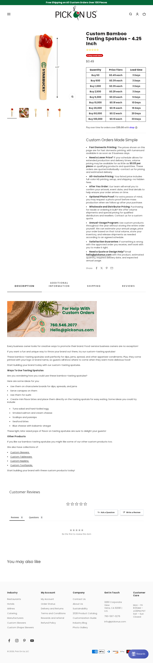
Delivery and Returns (52, 608)
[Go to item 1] (12, 113)
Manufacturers (15, 618)
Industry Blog (80, 622)
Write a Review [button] (133, 512)
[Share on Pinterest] (106, 268)
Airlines (11, 608)
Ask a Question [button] (108, 512)
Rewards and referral (52, 618)
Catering (12, 613)
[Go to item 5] (60, 113)
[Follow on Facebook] (9, 641)
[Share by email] (111, 268)
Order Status (48, 603)
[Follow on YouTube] (32, 641)
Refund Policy (48, 622)
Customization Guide (85, 618)
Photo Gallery (80, 627)
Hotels (10, 603)
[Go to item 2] (24, 113)
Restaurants (14, 599)
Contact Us (79, 599)
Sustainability (80, 608)
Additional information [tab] (59, 284)
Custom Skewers (16, 622)
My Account (47, 599)
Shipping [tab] (94, 286)
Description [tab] (24, 286)
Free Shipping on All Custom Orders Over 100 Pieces (76, 2)
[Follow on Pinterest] (24, 641)
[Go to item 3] (36, 113)
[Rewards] (138, 654)
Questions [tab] (34, 517)
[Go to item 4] (48, 113)
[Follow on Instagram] (17, 641)
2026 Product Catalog (85, 613)
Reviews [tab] (128, 286)
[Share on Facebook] (96, 268)
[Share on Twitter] (101, 268)
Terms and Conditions (53, 613)
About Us (78, 603)
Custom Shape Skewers (20, 627)
